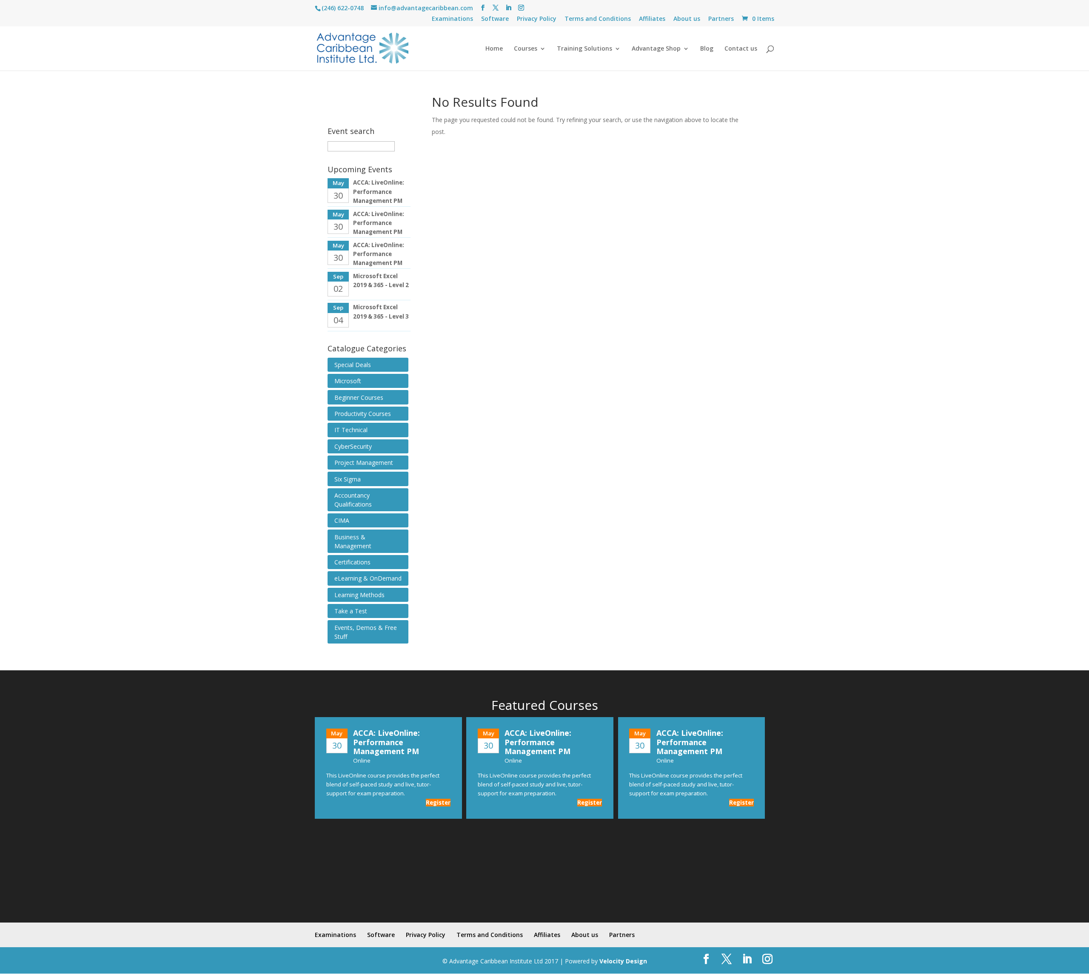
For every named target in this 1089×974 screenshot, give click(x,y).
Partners (721, 19)
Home (494, 49)
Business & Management (352, 541)
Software (495, 19)
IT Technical (351, 430)
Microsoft (347, 381)
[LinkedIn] (508, 8)
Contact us (740, 49)
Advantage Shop (656, 49)
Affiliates (652, 19)
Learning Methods (359, 595)
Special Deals (352, 365)
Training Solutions (584, 49)
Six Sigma (347, 479)
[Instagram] (521, 8)
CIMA (341, 520)
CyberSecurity (353, 446)
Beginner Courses (358, 397)
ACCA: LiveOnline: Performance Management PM (378, 192)
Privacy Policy (536, 19)
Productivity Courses (362, 414)
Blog (706, 49)
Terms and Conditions (597, 19)
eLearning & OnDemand (368, 578)
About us (686, 19)
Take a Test (350, 611)
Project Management (363, 463)
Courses (525, 49)
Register (438, 802)
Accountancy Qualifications (353, 499)
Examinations (452, 19)
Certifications (352, 562)
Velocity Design (623, 961)
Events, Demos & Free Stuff (365, 632)
